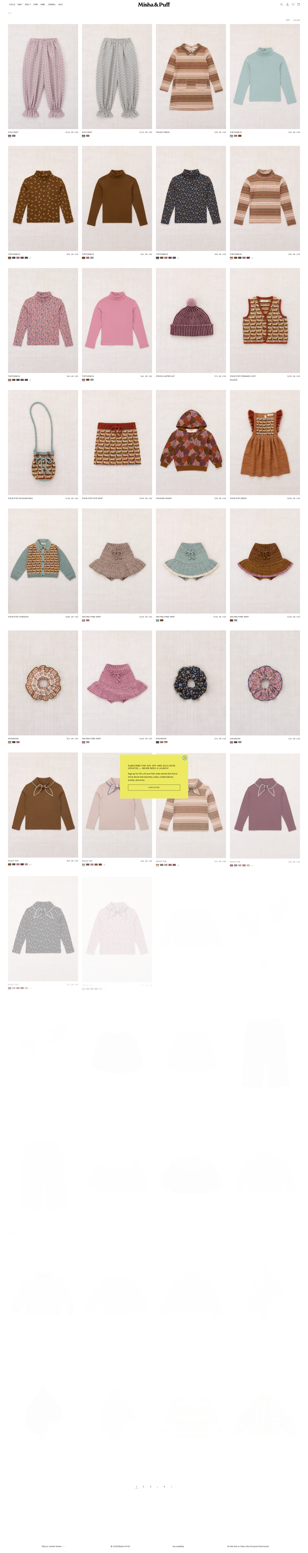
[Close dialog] (185, 758)
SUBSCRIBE (154, 787)
